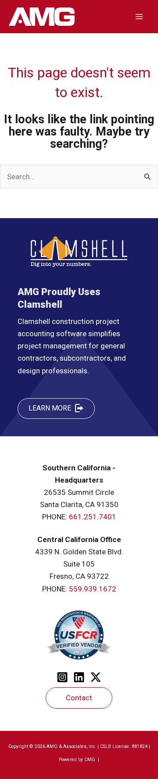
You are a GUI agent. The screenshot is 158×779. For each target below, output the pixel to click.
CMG (90, 759)
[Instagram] (62, 677)
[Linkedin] (79, 677)
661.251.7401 (92, 516)
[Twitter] (95, 677)
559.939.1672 (92, 588)
